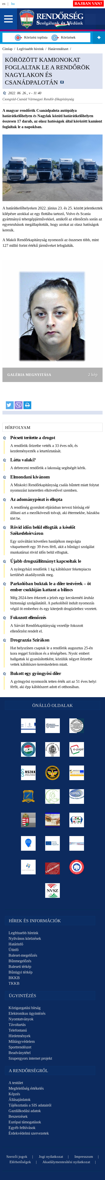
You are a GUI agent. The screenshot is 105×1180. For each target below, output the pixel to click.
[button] (8, 19)
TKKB (14, 983)
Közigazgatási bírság (25, 1008)
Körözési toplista (34, 37)
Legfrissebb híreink (23, 933)
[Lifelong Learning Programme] (52, 843)
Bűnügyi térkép (20, 972)
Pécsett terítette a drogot (32, 437)
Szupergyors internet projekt (30, 1058)
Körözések (67, 37)
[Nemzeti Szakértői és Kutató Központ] (28, 773)
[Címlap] (52, 18)
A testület (16, 1083)
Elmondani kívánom (30, 476)
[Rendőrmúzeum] (52, 749)
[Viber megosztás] (18, 405)
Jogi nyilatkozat (51, 1157)
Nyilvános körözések (25, 938)
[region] (52, 233)
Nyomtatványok (21, 1019)
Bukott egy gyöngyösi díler (35, 673)
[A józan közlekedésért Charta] (52, 867)
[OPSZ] (77, 820)
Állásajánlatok (20, 1099)
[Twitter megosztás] (10, 405)
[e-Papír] (77, 749)
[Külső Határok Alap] (28, 867)
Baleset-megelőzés (23, 955)
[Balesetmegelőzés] (77, 867)
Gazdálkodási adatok (25, 1111)
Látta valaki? (23, 459)
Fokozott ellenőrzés (28, 617)
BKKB (14, 978)
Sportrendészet (20, 1047)
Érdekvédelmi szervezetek (29, 1133)
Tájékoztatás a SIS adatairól (30, 1105)
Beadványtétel (20, 1053)
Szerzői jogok (16, 1157)
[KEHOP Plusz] (28, 725)
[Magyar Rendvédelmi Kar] (28, 820)
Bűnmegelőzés (20, 961)
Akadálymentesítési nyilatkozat (66, 1162)
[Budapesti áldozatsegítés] (52, 796)
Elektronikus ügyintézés (27, 1013)
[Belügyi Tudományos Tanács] (52, 725)
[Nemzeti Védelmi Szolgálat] (52, 890)
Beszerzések (18, 1116)
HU (13, 4)
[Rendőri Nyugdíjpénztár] (52, 820)
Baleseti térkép (20, 966)
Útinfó (14, 950)
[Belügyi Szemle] (77, 725)
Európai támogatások (25, 1122)
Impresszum (83, 1157)
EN (3, 4)
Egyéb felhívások (22, 1128)
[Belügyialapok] (77, 773)
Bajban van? (88, 3)
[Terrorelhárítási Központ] (52, 773)
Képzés (14, 1094)
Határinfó (16, 944)
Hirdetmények (20, 1036)
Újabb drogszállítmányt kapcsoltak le (45, 561)
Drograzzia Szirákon (30, 639)
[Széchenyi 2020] (28, 843)
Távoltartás (17, 1025)
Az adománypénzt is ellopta (36, 499)
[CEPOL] (77, 796)
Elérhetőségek (20, 1162)
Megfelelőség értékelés (26, 1088)
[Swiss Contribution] (77, 843)
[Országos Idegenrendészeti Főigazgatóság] (28, 749)
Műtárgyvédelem (22, 1041)
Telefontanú (18, 1030)
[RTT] (28, 796)
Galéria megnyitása (29, 375)
